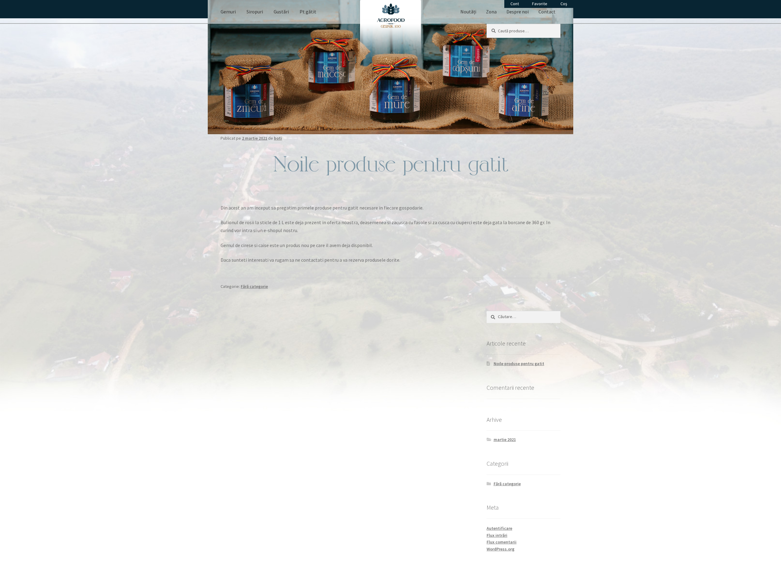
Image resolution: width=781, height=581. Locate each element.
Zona (491, 12)
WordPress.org (500, 549)
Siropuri (255, 12)
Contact (547, 12)
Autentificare (499, 528)
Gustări (281, 12)
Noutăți (468, 12)
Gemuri (228, 12)
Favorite (539, 3)
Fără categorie (254, 286)
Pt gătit (308, 12)
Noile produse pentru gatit (519, 363)
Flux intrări (497, 535)
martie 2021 (505, 439)
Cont (514, 3)
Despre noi (517, 12)
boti (278, 138)
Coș (563, 3)
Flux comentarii (501, 542)
